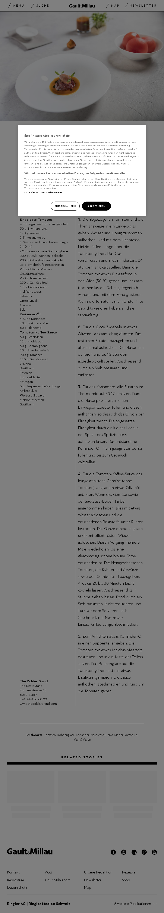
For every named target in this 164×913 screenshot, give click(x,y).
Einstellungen (65, 205)
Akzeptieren (96, 205)
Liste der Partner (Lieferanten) (43, 192)
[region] (82, 170)
